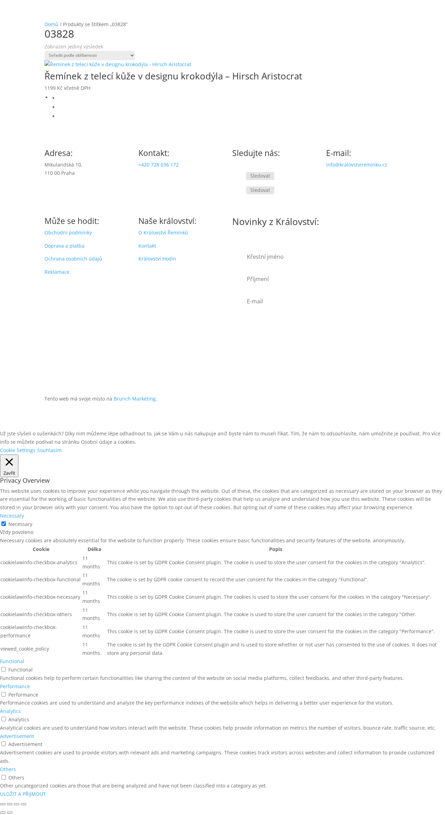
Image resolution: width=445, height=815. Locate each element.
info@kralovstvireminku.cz (356, 164)
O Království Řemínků (163, 232)
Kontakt (147, 245)
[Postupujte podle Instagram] (237, 190)
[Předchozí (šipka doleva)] (3, 813)
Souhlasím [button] (49, 450)
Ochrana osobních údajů (73, 258)
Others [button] (8, 769)
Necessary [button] (12, 515)
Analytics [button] (10, 711)
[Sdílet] (16, 804)
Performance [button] (15, 686)
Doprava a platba (64, 245)
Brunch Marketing (135, 398)
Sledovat (260, 175)
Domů (51, 24)
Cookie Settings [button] (17, 450)
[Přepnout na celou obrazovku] (10, 804)
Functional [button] (12, 661)
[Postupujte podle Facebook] (237, 176)
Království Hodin (157, 258)
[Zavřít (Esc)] (23, 804)
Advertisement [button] (17, 736)
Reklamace (57, 272)
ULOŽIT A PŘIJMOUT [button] (23, 794)
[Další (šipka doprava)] (10, 813)
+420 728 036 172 (158, 164)
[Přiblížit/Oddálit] (3, 804)
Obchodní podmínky (68, 232)
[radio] (229, 98)
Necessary (20, 524)
